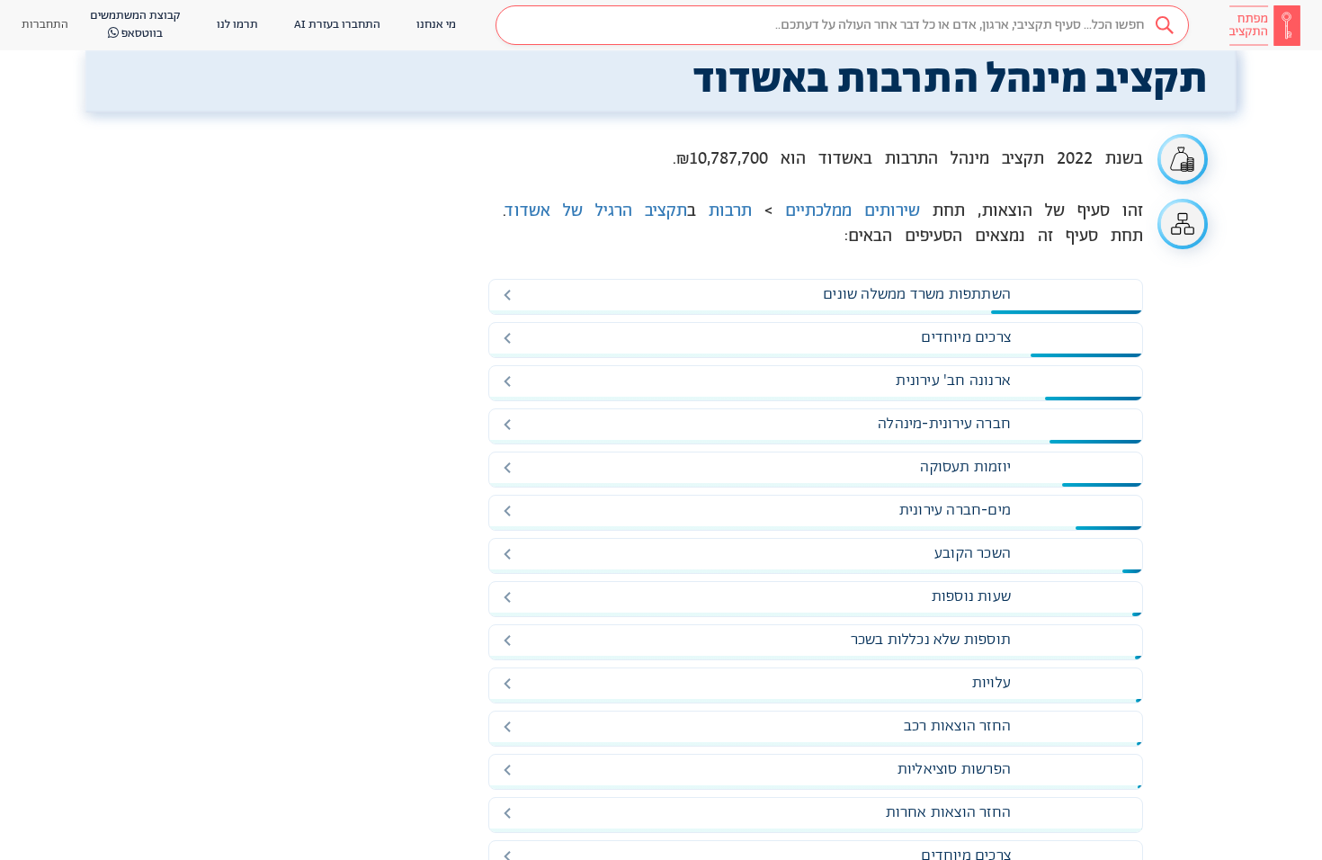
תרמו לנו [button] (237, 24)
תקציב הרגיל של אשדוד (596, 211)
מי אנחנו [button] (436, 24)
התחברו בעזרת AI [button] (337, 24)
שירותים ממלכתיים (852, 211)
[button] (842, 25)
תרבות (730, 211)
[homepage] (1264, 25)
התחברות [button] (45, 24)
